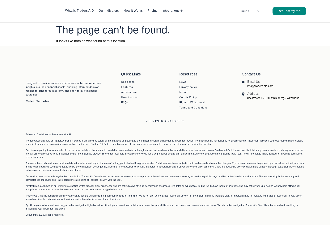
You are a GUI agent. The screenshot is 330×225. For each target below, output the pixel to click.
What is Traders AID (79, 10)
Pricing (152, 10)
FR (161, 121)
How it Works (133, 10)
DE (165, 121)
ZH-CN (150, 121)
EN (157, 121)
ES (182, 121)
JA (169, 121)
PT (178, 121)
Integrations (171, 10)
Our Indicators (109, 10)
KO (174, 121)
